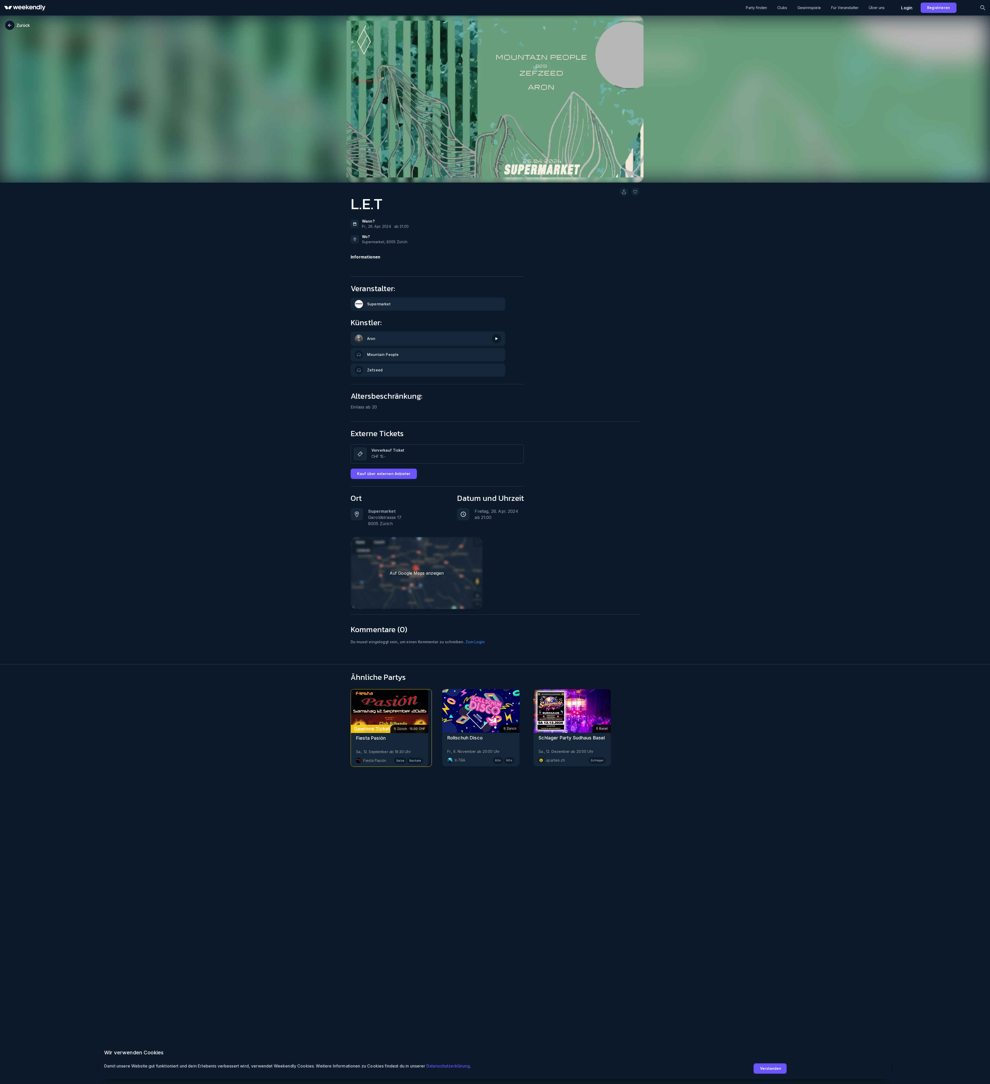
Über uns (877, 7)
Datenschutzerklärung (448, 1066)
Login (906, 7)
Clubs (782, 7)
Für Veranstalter (845, 7)
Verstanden (770, 1068)
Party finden (756, 7)
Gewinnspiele (809, 7)
